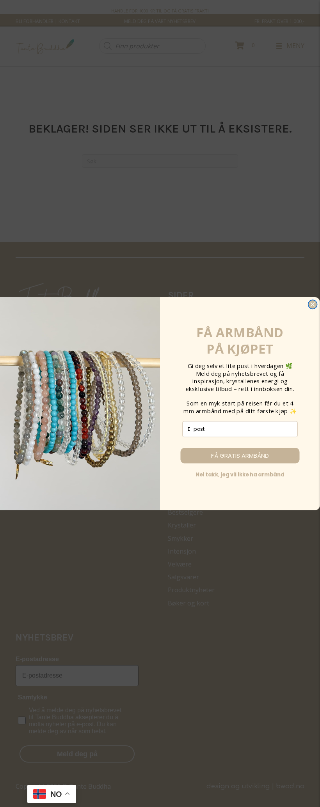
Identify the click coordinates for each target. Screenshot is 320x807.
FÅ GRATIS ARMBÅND (240, 455)
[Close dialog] (313, 304)
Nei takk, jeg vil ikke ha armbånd (240, 474)
